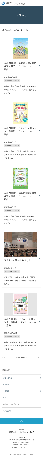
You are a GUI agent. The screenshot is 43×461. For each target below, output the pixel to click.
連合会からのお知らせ (11, 404)
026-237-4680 (25, 442)
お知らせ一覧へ (21, 358)
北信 (4, 398)
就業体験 (6, 384)
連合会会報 (7, 411)
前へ (3, 358)
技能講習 (6, 391)
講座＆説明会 (8, 378)
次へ (39, 358)
